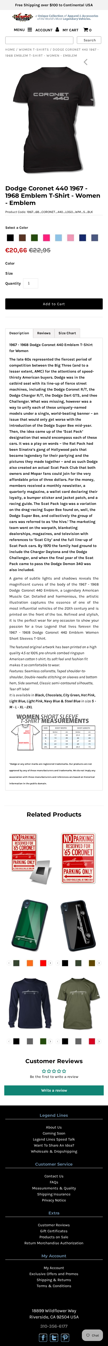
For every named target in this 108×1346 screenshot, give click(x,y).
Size (9, 273)
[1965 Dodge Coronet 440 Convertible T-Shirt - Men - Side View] (78, 1031)
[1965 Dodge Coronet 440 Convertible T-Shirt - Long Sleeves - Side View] (29, 1031)
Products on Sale (53, 1237)
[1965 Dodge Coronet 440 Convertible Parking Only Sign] (78, 886)
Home (10, 49)
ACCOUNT (44, 30)
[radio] (10, 238)
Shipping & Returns (54, 1280)
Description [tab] (19, 333)
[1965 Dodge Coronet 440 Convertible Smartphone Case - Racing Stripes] (29, 953)
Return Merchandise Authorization (53, 1243)
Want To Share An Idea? (54, 1145)
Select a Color (16, 228)
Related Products (54, 814)
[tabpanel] (53, 564)
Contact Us (54, 1176)
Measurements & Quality (54, 1188)
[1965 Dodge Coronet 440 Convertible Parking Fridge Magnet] (29, 886)
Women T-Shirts (34, 49)
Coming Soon (54, 1133)
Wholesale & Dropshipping (54, 1151)
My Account (54, 1268)
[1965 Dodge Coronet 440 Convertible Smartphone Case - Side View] (78, 953)
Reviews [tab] (43, 333)
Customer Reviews (54, 1225)
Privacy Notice (54, 1200)
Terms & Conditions (54, 1286)
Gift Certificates (54, 1231)
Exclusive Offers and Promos (53, 1274)
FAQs (54, 1182)
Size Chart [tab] (67, 333)
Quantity (13, 283)
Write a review (54, 1090)
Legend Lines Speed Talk (54, 1139)
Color (10, 263)
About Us (54, 1127)
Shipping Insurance (54, 1194)
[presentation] (50, 963)
